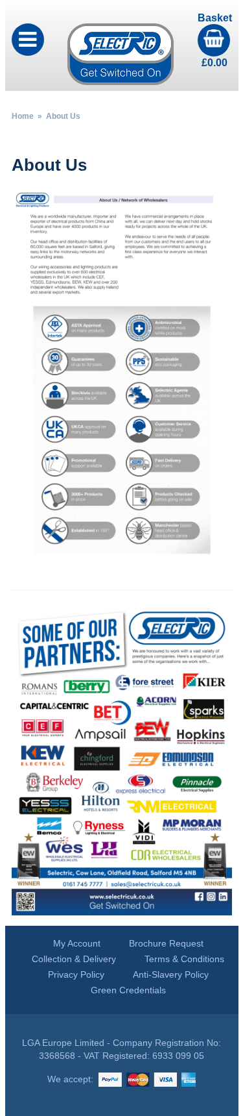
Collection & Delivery (74, 959)
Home (23, 116)
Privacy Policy (76, 974)
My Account (76, 943)
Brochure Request (166, 943)
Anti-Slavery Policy (171, 974)
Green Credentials (128, 990)
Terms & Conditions (184, 959)
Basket (215, 40)
